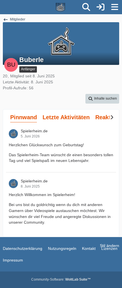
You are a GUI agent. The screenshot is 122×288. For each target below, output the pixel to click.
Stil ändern (109, 245)
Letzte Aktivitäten (66, 117)
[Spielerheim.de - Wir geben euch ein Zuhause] (39, 7)
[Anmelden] (100, 7)
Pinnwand (23, 117)
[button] (102, 99)
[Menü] (114, 7)
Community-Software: (61, 279)
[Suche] (86, 7)
